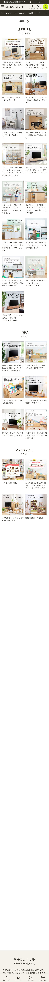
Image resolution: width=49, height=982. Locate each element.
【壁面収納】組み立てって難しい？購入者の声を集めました (36, 135)
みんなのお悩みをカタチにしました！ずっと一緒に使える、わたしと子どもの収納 (36, 485)
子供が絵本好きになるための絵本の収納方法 (12, 401)
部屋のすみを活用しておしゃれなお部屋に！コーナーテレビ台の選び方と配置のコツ (12, 368)
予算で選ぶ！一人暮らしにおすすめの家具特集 (12, 519)
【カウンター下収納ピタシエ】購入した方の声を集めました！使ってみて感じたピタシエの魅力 (36, 209)
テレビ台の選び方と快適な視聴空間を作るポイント (36, 401)
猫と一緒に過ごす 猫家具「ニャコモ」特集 (11, 98)
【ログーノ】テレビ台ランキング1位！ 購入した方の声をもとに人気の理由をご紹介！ (36, 170)
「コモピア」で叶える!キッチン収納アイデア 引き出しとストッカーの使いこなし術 (36, 65)
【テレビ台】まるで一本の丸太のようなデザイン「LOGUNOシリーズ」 (12, 317)
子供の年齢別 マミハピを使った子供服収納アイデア (35, 366)
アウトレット (20, 13)
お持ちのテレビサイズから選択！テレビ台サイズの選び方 (12, 433)
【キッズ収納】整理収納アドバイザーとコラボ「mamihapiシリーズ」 (36, 283)
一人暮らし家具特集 (9, 483)
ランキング (6, 13)
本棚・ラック (35, 13)
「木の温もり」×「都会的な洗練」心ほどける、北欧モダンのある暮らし (12, 65)
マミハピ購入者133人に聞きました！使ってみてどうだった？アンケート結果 (12, 283)
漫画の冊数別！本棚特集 (34, 518)
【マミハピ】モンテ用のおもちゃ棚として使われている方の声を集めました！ (36, 245)
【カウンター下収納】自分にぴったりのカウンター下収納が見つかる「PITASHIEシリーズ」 (12, 246)
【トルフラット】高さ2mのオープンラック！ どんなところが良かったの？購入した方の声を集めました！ (12, 171)
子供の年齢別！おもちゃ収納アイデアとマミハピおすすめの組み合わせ (36, 435)
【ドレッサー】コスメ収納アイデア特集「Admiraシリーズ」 (12, 135)
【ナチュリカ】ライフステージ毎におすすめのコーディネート (36, 100)
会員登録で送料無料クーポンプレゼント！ (24, 1)
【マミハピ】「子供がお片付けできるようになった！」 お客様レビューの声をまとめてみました (12, 209)
